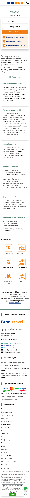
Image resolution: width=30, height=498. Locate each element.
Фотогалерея (6, 455)
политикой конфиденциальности (11, 489)
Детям (3, 446)
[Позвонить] (27, 3)
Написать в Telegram (11, 348)
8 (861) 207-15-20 (9, 339)
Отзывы (4, 452)
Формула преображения (13, 197)
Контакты (4, 464)
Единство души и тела (12, 84)
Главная (12, 15)
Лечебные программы (9, 461)
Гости (4, 26)
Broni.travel (9, 468)
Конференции (6, 424)
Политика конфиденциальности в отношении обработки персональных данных (14, 375)
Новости (4, 449)
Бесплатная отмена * (14, 41)
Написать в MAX (9, 346)
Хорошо (13, 494)
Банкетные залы (7, 443)
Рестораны (5, 427)
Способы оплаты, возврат (10, 365)
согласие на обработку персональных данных (12, 491)
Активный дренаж (10, 167)
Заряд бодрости (9, 144)
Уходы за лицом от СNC (13, 110)
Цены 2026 (5, 418)
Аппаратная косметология (14, 218)
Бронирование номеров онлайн (13, 362)
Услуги (3, 437)
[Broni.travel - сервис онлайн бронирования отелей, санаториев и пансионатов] (12, 322)
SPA (18, 15)
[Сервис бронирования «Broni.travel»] (15, 2)
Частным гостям (7, 415)
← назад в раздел (7, 239)
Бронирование (6, 458)
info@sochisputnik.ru (11, 352)
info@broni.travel (10, 350)
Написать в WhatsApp (12, 343)
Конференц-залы (7, 440)
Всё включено (6, 421)
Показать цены (15, 32)
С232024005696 (15, 303)
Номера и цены (6, 412)
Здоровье (4, 434)
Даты (4, 21)
